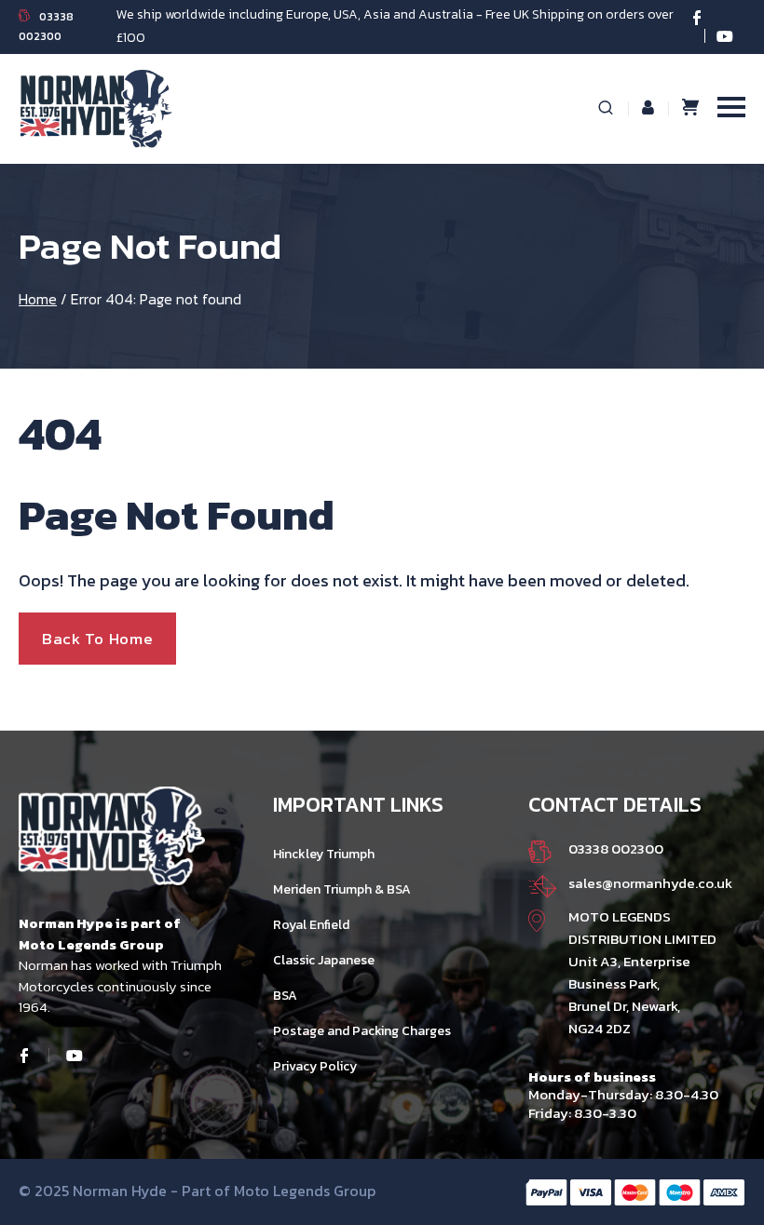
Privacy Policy (315, 1066)
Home (38, 299)
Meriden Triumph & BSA (342, 889)
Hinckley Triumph (324, 854)
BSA (285, 995)
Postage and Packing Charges (362, 1031)
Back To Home (97, 638)
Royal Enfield (311, 925)
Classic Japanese (324, 960)
